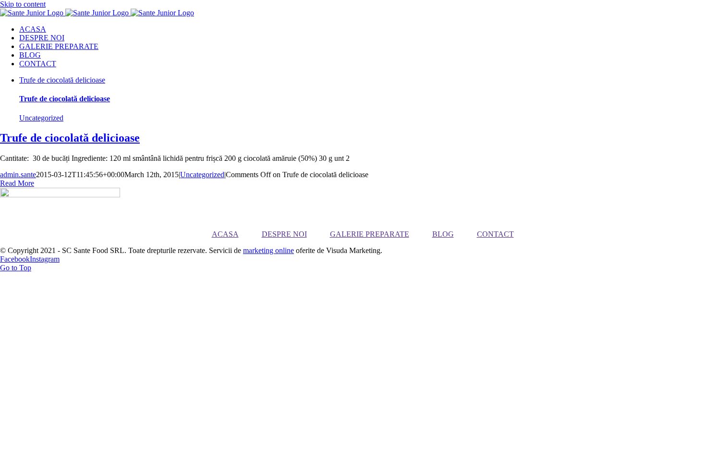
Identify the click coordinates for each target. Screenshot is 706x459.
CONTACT (495, 234)
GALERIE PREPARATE (369, 234)
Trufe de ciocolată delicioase (62, 80)
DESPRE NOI (284, 234)
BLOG (443, 234)
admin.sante (18, 174)
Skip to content (23, 4)
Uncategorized (41, 118)
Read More (17, 183)
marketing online (268, 250)
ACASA (225, 234)
